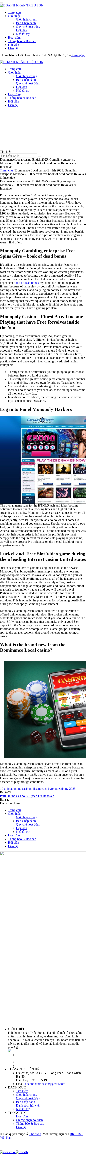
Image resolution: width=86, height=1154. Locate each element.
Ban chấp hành (25, 1102)
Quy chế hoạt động (28, 26)
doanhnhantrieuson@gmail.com (45, 1083)
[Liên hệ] (5, 1148)
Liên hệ (13, 48)
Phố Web (35, 1134)
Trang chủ (14, 12)
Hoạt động (14, 37)
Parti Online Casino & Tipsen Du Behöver (27, 796)
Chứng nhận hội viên (29, 1120)
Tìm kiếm (22, 1091)
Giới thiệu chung (26, 19)
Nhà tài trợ (22, 34)
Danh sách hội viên (28, 1105)
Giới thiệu (14, 15)
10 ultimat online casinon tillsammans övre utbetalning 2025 (38, 788)
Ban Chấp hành (26, 23)
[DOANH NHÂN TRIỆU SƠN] (21, 5)
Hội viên (21, 30)
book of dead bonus (26, 282)
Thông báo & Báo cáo (22, 41)
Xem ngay (78, 55)
